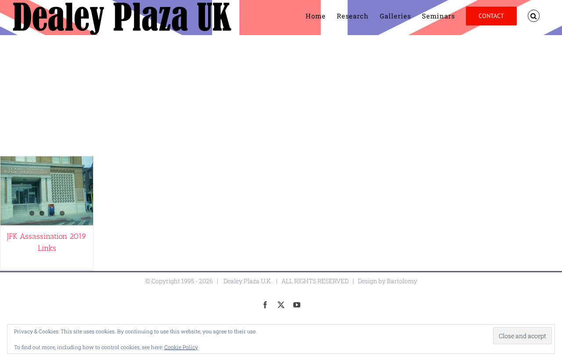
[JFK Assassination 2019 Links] (46, 190)
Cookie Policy (181, 346)
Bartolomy (402, 281)
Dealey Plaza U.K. (247, 281)
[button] (534, 15)
